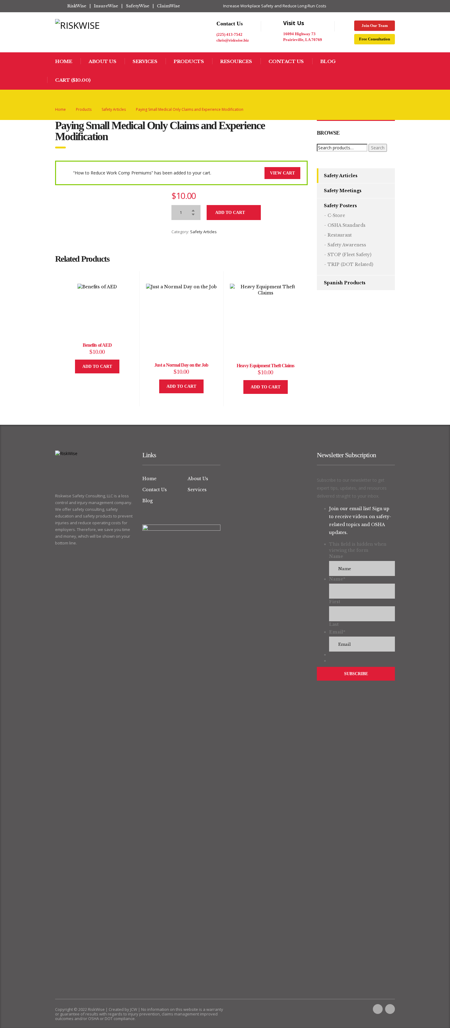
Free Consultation (374, 39)
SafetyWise (137, 6)
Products (189, 61)
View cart (282, 173)
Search (377, 148)
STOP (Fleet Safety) (349, 254)
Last (334, 624)
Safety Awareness (347, 245)
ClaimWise (168, 6)
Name (336, 556)
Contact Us (286, 61)
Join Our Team (375, 25)
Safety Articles (203, 231)
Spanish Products (345, 283)
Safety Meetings (343, 190)
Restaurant (340, 235)
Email (337, 632)
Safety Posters (340, 205)
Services (145, 61)
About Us (102, 61)
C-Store (336, 215)
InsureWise (106, 6)
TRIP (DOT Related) (350, 264)
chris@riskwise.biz (232, 40)
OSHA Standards (347, 225)
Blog (328, 61)
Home (63, 61)
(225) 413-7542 (229, 34)
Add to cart (230, 212)
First (334, 601)
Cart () (73, 80)
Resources (236, 61)
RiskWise (76, 6)
